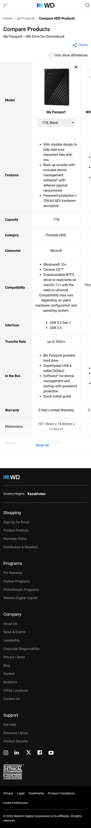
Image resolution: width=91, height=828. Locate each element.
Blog (6, 665)
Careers (9, 674)
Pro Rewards (12, 573)
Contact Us (11, 699)
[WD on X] (28, 752)
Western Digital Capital (20, 598)
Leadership (11, 640)
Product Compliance (61, 793)
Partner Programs (16, 581)
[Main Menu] (6, 5)
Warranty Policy (15, 539)
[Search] (87, 5)
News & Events (14, 632)
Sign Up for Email (16, 522)
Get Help (9, 725)
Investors (10, 682)
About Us (10, 624)
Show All (42, 445)
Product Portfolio (16, 530)
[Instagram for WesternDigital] (5, 753)
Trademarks (36, 793)
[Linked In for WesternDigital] (16, 753)
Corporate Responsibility (21, 649)
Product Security (15, 741)
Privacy (8, 793)
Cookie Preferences (15, 803)
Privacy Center (14, 657)
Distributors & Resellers (20, 547)
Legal (20, 793)
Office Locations (15, 691)
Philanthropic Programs (21, 590)
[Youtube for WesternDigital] (51, 753)
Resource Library (15, 733)
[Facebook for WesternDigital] (40, 753)
